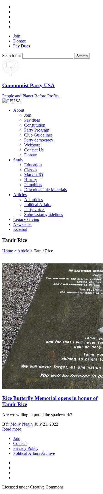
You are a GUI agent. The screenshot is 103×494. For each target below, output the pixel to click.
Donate (19, 41)
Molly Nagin (21, 424)
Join (16, 36)
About (18, 110)
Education (33, 164)
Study (18, 159)
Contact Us (34, 150)
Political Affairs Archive (34, 453)
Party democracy (38, 140)
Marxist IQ (33, 174)
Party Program (36, 130)
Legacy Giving (26, 219)
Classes (30, 169)
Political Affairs (37, 204)
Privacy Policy (25, 448)
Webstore (32, 145)
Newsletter (22, 224)
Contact (20, 443)
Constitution (34, 125)
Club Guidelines (38, 135)
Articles (20, 194)
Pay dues (32, 120)
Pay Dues (21, 46)
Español (20, 229)
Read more (11, 429)
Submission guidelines (43, 214)
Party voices (34, 209)
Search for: (11, 55)
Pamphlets (33, 184)
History (30, 179)
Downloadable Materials (45, 189)
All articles (33, 199)
